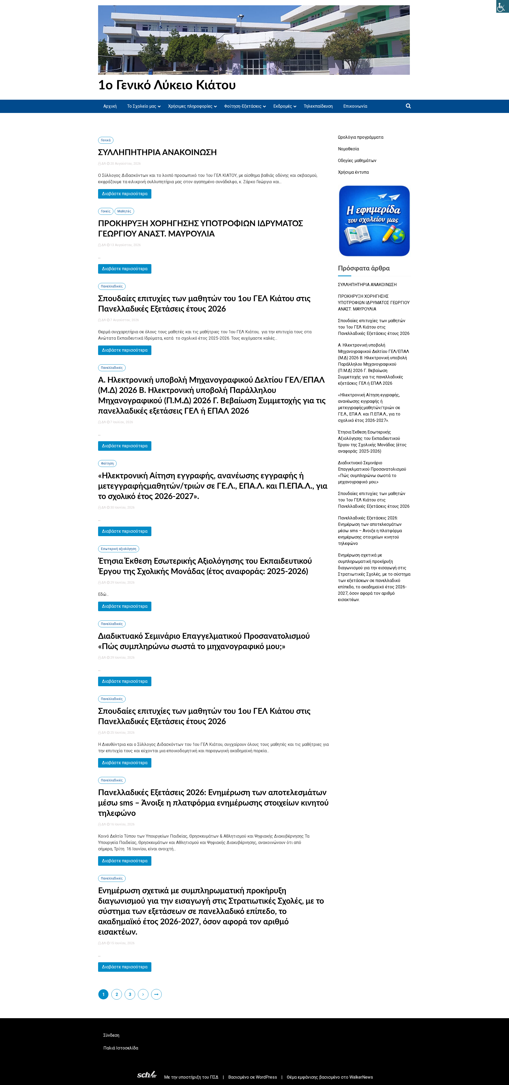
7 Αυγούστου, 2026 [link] (124, 320)
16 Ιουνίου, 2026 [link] (122, 824)
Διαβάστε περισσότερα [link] (124, 193)
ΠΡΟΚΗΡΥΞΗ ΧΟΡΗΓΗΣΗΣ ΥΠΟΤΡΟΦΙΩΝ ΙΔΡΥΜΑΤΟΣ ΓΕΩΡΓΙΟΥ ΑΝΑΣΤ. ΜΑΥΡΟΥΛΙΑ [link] (374, 303)
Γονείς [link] (106, 211)
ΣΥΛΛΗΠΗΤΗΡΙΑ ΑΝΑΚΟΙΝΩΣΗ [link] (157, 153)
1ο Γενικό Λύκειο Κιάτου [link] (167, 85)
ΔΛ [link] (104, 163)
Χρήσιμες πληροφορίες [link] (190, 106)
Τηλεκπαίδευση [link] (318, 106)
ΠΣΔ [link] (214, 1077)
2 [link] (117, 994)
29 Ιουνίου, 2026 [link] (122, 582)
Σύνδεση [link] (111, 1035)
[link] (502, 6)
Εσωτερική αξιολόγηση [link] (118, 549)
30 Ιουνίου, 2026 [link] (122, 507)
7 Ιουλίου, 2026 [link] (121, 422)
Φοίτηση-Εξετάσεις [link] (243, 106)
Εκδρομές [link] (282, 106)
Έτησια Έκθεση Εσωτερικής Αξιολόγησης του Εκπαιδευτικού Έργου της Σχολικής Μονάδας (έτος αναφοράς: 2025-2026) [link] (372, 442)
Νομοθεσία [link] (348, 148)
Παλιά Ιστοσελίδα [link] (120, 1048)
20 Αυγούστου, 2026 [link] (125, 163)
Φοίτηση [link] (107, 463)
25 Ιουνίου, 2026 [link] (122, 732)
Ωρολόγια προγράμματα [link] (360, 137)
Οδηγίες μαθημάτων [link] (357, 160)
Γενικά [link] (106, 140)
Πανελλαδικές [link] (112, 286)
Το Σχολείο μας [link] (141, 106)
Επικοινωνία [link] (355, 106)
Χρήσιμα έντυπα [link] (353, 172)
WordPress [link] (266, 1077)
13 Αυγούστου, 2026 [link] (125, 245)
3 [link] (130, 994)
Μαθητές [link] (124, 211)
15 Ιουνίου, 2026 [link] (122, 943)
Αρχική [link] (110, 106)
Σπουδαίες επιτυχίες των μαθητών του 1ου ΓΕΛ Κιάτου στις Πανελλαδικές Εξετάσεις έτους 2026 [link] (374, 327)
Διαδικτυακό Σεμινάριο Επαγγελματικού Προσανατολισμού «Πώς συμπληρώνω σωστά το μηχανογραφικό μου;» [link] (372, 472)
